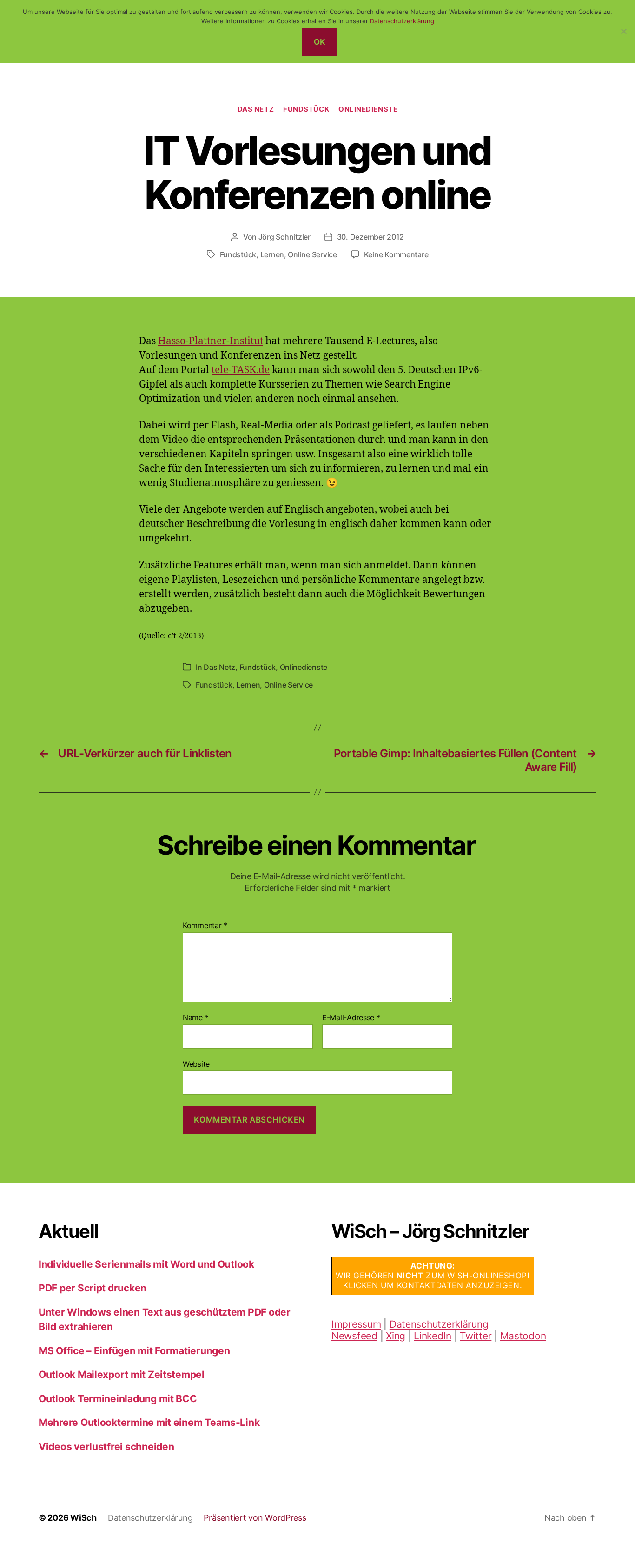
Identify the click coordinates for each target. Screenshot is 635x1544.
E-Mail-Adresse (351, 1018)
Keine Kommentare (396, 254)
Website (196, 1063)
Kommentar (205, 926)
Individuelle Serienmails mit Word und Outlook (146, 1264)
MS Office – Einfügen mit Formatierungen (134, 1351)
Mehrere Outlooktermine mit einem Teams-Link (149, 1422)
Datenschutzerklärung (439, 1324)
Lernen (272, 254)
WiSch (83, 1518)
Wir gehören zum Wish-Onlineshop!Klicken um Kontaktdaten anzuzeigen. (433, 1275)
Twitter (475, 1336)
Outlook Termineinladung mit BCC (118, 1398)
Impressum (356, 1324)
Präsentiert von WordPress (255, 1518)
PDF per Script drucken (92, 1288)
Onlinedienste (367, 109)
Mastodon (523, 1336)
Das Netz (256, 109)
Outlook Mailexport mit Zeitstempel (122, 1374)
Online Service (312, 254)
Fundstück (306, 109)
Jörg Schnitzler (284, 236)
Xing (395, 1336)
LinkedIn (432, 1336)
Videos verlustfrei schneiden (106, 1446)
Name (195, 1018)
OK (320, 42)
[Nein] (623, 31)
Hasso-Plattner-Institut (210, 341)
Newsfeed (354, 1336)
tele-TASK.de (241, 370)
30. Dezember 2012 (370, 236)
